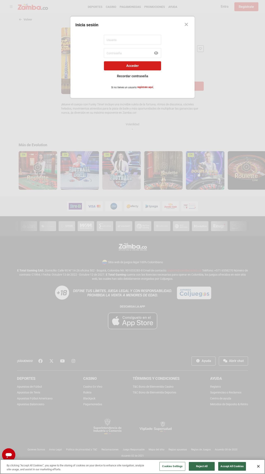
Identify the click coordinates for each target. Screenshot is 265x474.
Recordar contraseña (132, 76)
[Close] (186, 25)
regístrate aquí (145, 87)
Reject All (201, 466)
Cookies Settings (172, 466)
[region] (132, 466)
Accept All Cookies (231, 466)
